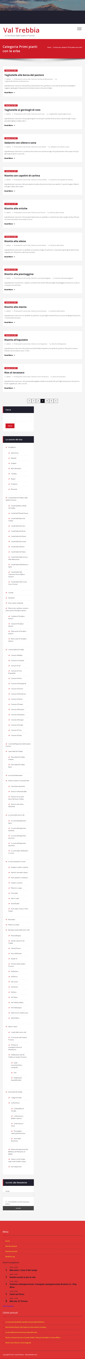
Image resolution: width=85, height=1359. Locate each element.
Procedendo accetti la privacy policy (17, 1203)
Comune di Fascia (16, 678)
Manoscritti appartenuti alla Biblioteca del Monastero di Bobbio (18, 1152)
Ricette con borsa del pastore (42, 79)
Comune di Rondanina (17, 715)
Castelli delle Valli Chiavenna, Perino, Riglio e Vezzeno (16, 574)
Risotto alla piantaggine (19, 274)
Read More (8, 93)
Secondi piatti (15, 903)
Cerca (8, 409)
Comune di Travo (16, 730)
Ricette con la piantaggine (41, 278)
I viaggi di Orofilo (16, 1098)
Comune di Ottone (16, 699)
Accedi (7, 1241)
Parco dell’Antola (16, 953)
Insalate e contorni (16, 883)
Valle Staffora (15, 1018)
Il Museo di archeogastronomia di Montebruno (15, 1047)
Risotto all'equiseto (59, 344)
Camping (13, 474)
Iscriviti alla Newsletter (15, 775)
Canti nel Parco (17, 1294)
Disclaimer (11, 598)
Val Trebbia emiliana (17, 1002)
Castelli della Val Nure (18, 547)
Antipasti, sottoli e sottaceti (19, 867)
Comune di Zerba (16, 735)
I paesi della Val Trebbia (15, 751)
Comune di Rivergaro (17, 709)
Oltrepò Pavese (16, 948)
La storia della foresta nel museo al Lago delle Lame (21, 1332)
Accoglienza (12, 447)
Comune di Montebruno (18, 694)
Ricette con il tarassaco (40, 377)
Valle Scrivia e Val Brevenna (19, 1013)
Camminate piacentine (18, 786)
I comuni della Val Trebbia (16, 649)
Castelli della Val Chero (18, 526)
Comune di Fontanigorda (18, 683)
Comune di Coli (15, 666)
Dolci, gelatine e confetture (19, 878)
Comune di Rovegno (17, 720)
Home (49, 47)
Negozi (13, 479)
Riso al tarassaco (14, 372)
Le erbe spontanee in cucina (16, 861)
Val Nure (13, 992)
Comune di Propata (17, 704)
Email (7, 1191)
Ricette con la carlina (39, 180)
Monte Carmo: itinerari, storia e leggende (18, 1343)
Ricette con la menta (38, 311)
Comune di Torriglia (17, 725)
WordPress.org (10, 1256)
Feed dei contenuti (11, 1246)
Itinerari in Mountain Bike (19, 791)
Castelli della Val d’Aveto (18, 536)
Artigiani (13, 463)
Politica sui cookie (13, 925)
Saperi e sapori (12, 1026)
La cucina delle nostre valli (16, 815)
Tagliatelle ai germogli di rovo (22, 109)
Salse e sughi (15, 898)
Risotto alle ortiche (15, 208)
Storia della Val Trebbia (15, 1092)
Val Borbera (14, 971)
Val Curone (14, 982)
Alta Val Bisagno (16, 936)
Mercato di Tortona (19, 1301)
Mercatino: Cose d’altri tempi (23, 1270)
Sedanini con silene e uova (20, 142)
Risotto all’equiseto (16, 339)
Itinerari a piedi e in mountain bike (18, 780)
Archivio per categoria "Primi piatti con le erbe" (67, 47)
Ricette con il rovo (37, 114)
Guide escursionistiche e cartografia (16, 1065)
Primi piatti (14, 893)
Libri (15, 1072)
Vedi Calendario (8, 1306)
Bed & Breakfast (16, 468)
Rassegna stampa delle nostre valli (18, 930)
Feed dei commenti (11, 1251)
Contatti (10, 593)
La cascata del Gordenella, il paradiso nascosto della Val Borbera (24, 1322)
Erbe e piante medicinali (15, 603)
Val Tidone (14, 997)
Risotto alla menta (15, 306)
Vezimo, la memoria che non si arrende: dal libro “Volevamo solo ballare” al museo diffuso (32, 1337)
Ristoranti (14, 489)
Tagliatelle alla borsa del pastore (24, 75)
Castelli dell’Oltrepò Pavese (19, 513)
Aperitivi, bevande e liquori (19, 872)
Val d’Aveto (14, 987)
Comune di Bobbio (16, 655)
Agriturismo (14, 453)
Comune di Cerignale (17, 660)
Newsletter (11, 919)
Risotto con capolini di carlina (22, 175)
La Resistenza (15, 1103)
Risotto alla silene (15, 241)
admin (8, 79)
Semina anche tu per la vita (22, 1277)
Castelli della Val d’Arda (18, 531)
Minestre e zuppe (16, 888)
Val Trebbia (21, 30)
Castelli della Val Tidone (18, 552)
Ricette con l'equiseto (39, 344)
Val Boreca (14, 976)
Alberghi (13, 458)
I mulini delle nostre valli (18, 1032)
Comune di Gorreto (17, 689)
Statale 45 (14, 959)
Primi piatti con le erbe (22, 79)
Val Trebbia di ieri (16, 1167)
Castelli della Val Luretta (18, 541)
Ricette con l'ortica (38, 213)
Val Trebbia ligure (16, 1008)
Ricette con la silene (38, 147)
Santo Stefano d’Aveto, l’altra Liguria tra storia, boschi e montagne (25, 1327)
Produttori (14, 484)
